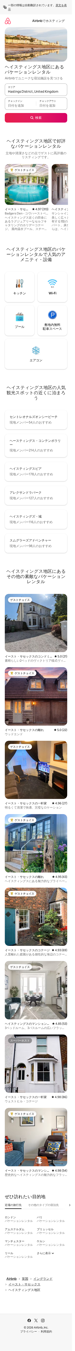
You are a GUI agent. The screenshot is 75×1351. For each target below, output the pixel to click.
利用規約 (46, 1331)
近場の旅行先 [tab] (13, 1205)
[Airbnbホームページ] (8, 21)
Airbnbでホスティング (48, 21)
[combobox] (36, 91)
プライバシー (28, 1331)
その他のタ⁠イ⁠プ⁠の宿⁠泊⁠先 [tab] (43, 1205)
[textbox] (20, 105)
